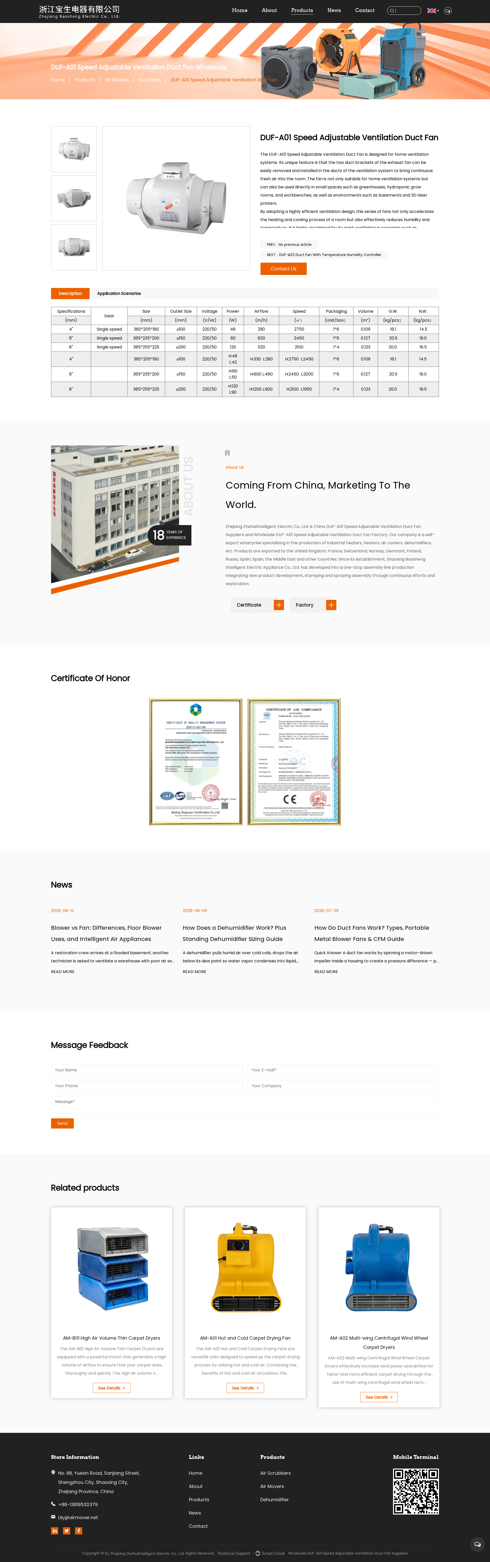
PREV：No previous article (289, 244)
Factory (305, 605)
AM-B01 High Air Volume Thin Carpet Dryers (111, 1338)
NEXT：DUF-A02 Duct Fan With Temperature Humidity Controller (324, 254)
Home (240, 10)
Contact (365, 10)
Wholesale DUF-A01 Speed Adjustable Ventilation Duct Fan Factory (320, 535)
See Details (109, 1388)
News (334, 10)
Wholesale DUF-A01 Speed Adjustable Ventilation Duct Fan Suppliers (348, 1553)
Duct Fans (150, 80)
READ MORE (63, 972)
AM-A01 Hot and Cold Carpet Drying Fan (245, 1338)
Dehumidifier (274, 1499)
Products (302, 10)
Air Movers (117, 80)
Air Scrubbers (275, 1473)
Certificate (249, 605)
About (269, 10)
